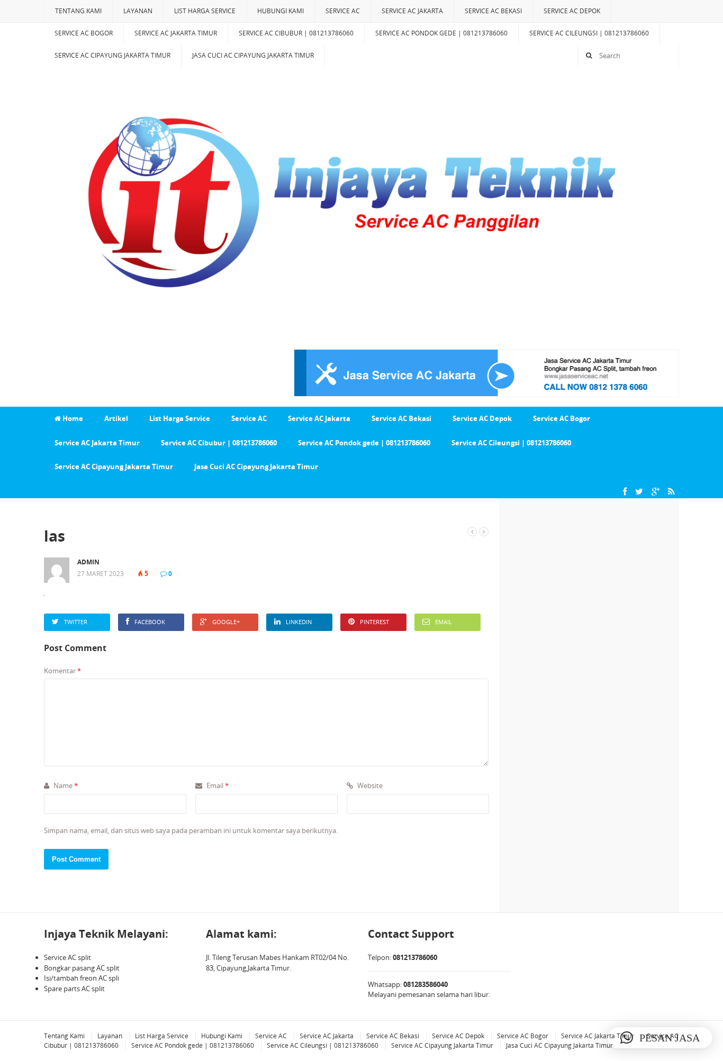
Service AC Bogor (84, 33)
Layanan (137, 10)
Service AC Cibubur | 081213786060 (296, 33)
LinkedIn (299, 622)
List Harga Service (205, 10)
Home (72, 418)
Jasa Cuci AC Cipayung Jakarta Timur (253, 55)
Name (65, 785)
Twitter (75, 622)
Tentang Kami (78, 10)
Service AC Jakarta (412, 10)
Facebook (149, 622)
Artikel (116, 418)
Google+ (226, 622)
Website (369, 785)
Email (443, 622)
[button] (660, 1037)
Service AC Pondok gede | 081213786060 (441, 33)
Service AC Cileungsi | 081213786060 (589, 33)
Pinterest (374, 622)
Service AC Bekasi (493, 10)
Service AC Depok (572, 10)
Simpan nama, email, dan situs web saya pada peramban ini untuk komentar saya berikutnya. (191, 830)
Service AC (343, 10)
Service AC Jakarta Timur (175, 33)
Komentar (62, 670)
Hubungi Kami (280, 10)
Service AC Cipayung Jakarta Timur (112, 55)
